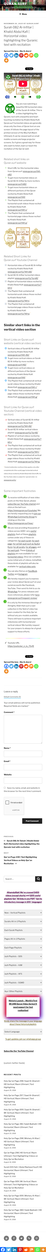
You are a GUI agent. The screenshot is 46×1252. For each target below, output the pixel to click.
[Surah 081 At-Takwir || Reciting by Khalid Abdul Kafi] (38, 96)
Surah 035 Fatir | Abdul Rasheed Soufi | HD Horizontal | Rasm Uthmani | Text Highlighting (23, 1170)
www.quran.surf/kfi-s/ (17, 210)
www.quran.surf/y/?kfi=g (29, 462)
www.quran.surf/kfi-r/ (27, 387)
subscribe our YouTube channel (22, 504)
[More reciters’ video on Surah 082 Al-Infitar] (15, 97)
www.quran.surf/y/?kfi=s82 (20, 272)
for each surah (24, 541)
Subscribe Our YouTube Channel (19, 1051)
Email (7, 761)
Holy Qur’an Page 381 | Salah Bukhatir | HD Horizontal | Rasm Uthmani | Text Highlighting (22, 1127)
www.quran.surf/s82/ (17, 184)
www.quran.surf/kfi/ (16, 197)
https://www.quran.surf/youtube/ (22, 510)
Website (8, 774)
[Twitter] (11, 55)
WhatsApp (12, 591)
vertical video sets (27, 566)
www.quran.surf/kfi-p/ (17, 223)
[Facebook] (6, 55)
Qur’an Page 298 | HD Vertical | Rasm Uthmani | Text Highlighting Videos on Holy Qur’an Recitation (21, 1156)
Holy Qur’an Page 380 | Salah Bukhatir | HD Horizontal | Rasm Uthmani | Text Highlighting (23, 1213)
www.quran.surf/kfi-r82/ (18, 355)
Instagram (23, 574)
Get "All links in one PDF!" (24, 899)
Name (7, 748)
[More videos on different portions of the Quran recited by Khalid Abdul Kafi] (30, 97)
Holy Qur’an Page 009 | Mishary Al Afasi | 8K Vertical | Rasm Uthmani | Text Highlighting (22, 1199)
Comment (9, 712)
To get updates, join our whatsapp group (23, 1039)
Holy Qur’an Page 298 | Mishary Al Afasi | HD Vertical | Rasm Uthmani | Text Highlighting (22, 1141)
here (37, 595)
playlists (32, 534)
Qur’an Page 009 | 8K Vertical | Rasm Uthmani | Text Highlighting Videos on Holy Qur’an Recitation (21, 1184)
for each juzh (13, 550)
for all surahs (19, 547)
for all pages (31, 547)
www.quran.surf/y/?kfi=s (18, 301)
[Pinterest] (21, 55)
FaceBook (32, 571)
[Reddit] (26, 55)
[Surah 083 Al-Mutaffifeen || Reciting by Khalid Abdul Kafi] (7, 96)
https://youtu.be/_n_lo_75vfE (21, 646)
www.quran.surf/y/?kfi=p (19, 314)
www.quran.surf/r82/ (17, 365)
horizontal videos (15, 557)
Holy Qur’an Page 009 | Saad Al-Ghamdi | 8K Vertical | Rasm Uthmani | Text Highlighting (22, 1112)
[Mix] (31, 55)
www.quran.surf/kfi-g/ (27, 397)
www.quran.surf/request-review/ (22, 598)
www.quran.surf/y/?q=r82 (26, 433)
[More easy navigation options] (22, 96)
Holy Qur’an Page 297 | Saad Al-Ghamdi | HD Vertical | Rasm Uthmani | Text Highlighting (22, 1098)
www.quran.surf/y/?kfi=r (28, 452)
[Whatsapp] (36, 55)
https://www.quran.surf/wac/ (20, 523)
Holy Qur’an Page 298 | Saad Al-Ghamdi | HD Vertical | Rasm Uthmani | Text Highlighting (22, 1084)
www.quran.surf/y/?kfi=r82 (20, 426)
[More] (6, 60)
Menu (24, 14)
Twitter (11, 574)
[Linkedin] (16, 55)
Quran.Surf (15, 4)
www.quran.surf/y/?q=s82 (26, 278)
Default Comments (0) (12, 697)
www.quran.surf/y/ (10, 480)
